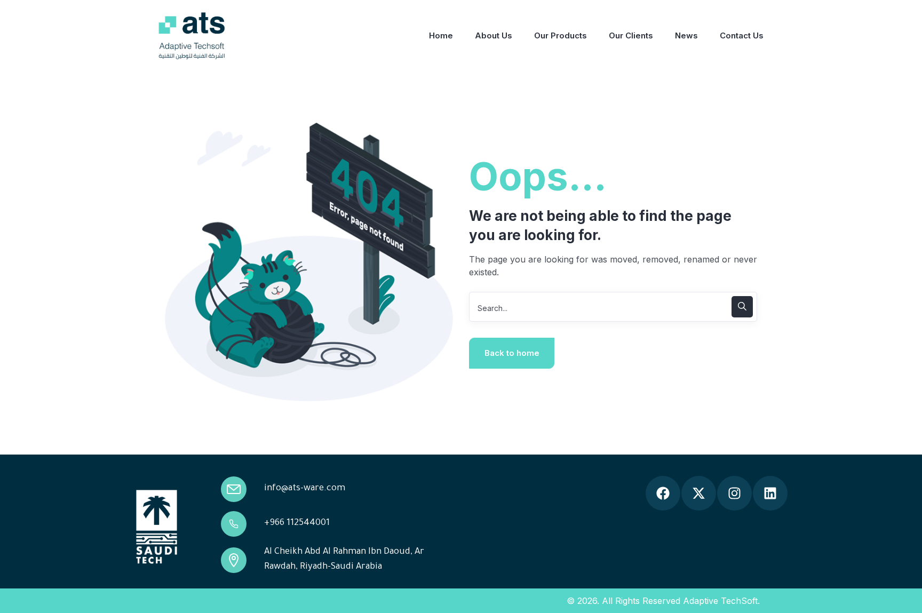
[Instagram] (734, 493)
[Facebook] (663, 493)
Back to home (511, 353)
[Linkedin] (770, 493)
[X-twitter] (698, 493)
